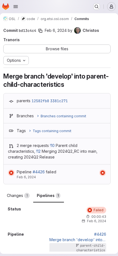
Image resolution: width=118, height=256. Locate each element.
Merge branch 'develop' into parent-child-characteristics (77, 240)
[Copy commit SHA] (40, 30)
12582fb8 (40, 100)
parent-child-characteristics (90, 247)
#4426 (39, 171)
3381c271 (59, 100)
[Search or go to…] (96, 6)
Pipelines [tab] (48, 195)
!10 (52, 145)
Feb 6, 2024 (56, 30)
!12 (38, 151)
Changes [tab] (17, 195)
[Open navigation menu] (15, 6)
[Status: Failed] (11, 172)
